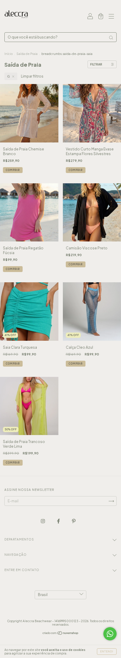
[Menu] (111, 17)
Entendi (106, 651)
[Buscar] (111, 38)
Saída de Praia (27, 54)
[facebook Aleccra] (58, 521)
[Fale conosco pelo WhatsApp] (110, 633)
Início (8, 54)
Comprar (13, 170)
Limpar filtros (32, 76)
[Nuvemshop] (60, 634)
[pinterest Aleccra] (73, 521)
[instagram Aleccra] (43, 521)
